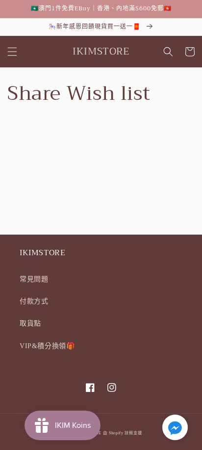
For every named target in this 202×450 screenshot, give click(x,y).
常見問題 (34, 279)
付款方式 (34, 301)
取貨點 (30, 323)
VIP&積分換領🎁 (47, 346)
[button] (12, 51)
